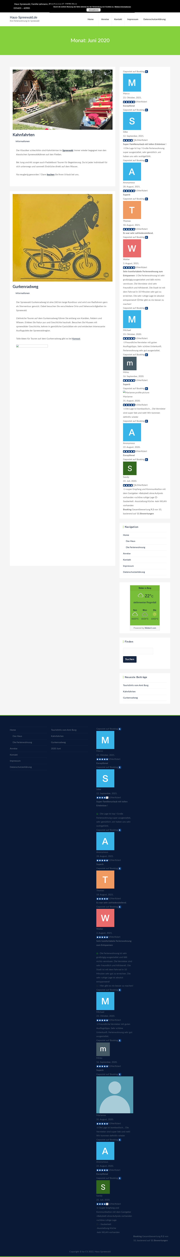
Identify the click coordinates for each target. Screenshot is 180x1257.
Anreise (105, 19)
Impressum (132, 19)
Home (91, 19)
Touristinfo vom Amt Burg (135, 685)
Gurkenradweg (25, 287)
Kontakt (118, 19)
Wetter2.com (150, 628)
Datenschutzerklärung (154, 19)
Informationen (23, 141)
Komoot (76, 339)
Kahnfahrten (24, 135)
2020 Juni (56, 748)
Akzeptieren (93, 10)
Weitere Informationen (122, 7)
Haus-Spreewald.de (23, 17)
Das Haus (130, 541)
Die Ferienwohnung (135, 547)
